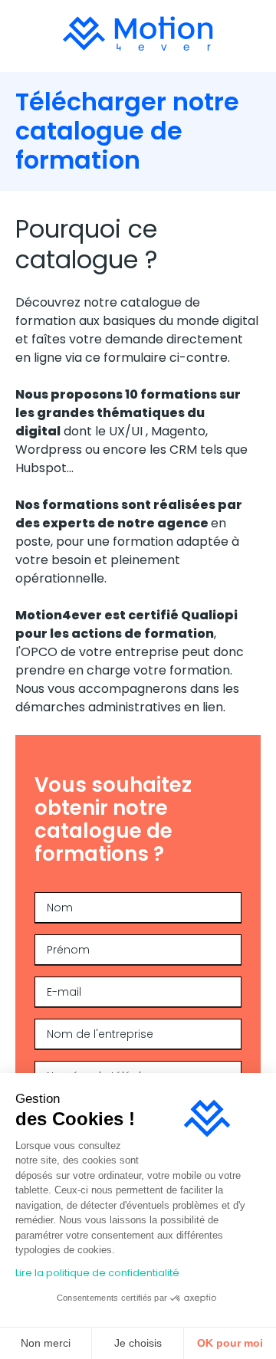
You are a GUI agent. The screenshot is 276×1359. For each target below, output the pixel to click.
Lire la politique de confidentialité (97, 1272)
